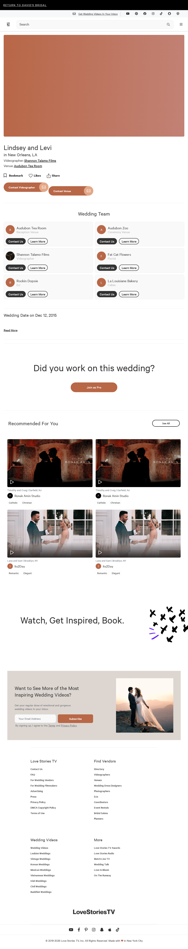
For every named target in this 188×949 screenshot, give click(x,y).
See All (166, 423)
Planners (98, 818)
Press (33, 796)
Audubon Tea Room (28, 166)
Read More (10, 330)
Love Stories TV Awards (107, 847)
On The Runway (102, 875)
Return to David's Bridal (25, 5)
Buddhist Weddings (40, 892)
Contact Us (15, 241)
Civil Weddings (38, 886)
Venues (98, 780)
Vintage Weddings (40, 859)
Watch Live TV (102, 859)
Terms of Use (37, 813)
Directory (99, 769)
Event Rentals (101, 807)
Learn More (37, 241)
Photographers (102, 791)
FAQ (32, 774)
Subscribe (75, 719)
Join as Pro (94, 387)
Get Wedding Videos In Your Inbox (98, 14)
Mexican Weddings (40, 870)
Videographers (102, 774)
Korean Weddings (40, 864)
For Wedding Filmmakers (43, 785)
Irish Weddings (38, 881)
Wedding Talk (101, 864)
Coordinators (101, 802)
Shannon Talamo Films (40, 160)
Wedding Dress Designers (108, 785)
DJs (96, 796)
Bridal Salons (101, 813)
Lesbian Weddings (40, 853)
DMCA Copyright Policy (43, 807)
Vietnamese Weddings (42, 875)
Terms (51, 725)
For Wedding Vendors (42, 780)
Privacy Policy (69, 725)
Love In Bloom (101, 870)
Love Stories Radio (104, 853)
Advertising (36, 791)
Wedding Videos (39, 847)
